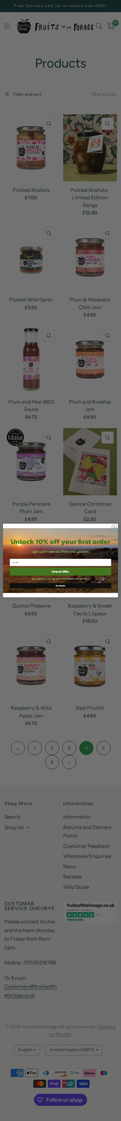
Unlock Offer (60, 571)
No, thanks (60, 585)
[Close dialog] (114, 527)
